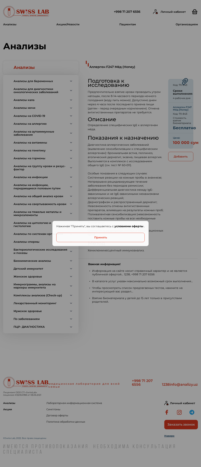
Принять (100, 237)
